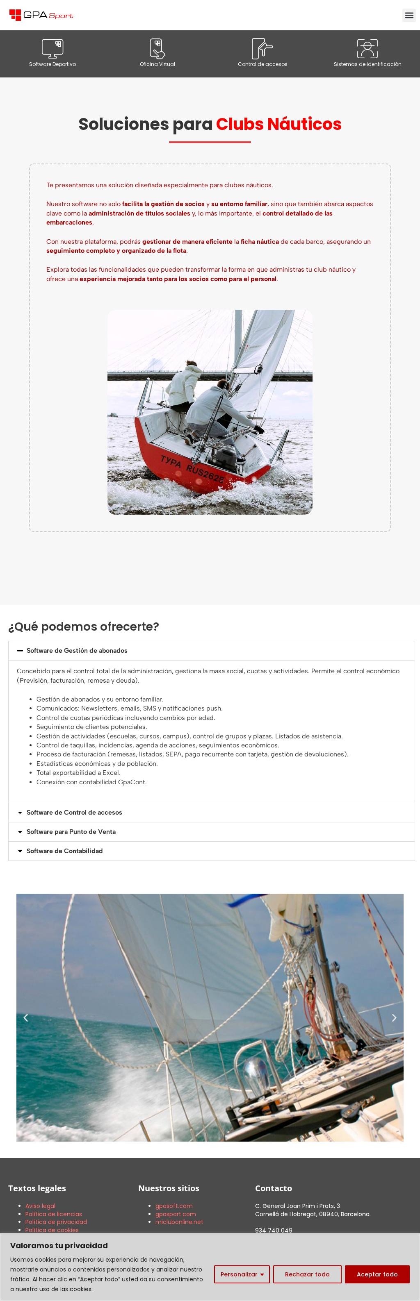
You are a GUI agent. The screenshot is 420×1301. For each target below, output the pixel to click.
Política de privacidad (56, 1222)
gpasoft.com (174, 1206)
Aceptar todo (377, 1274)
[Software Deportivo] (52, 48)
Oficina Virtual (157, 64)
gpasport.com (175, 1214)
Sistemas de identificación (368, 64)
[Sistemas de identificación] (367, 48)
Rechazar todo (307, 1274)
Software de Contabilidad (65, 851)
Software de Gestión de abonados (77, 650)
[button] (409, 15)
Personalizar (239, 1274)
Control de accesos (263, 64)
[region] (210, 1267)
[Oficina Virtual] (157, 48)
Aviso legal (40, 1206)
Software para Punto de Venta (71, 832)
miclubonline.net (179, 1222)
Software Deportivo (52, 64)
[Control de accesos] (262, 48)
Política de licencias (53, 1214)
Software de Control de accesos (74, 812)
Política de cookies (52, 1230)
